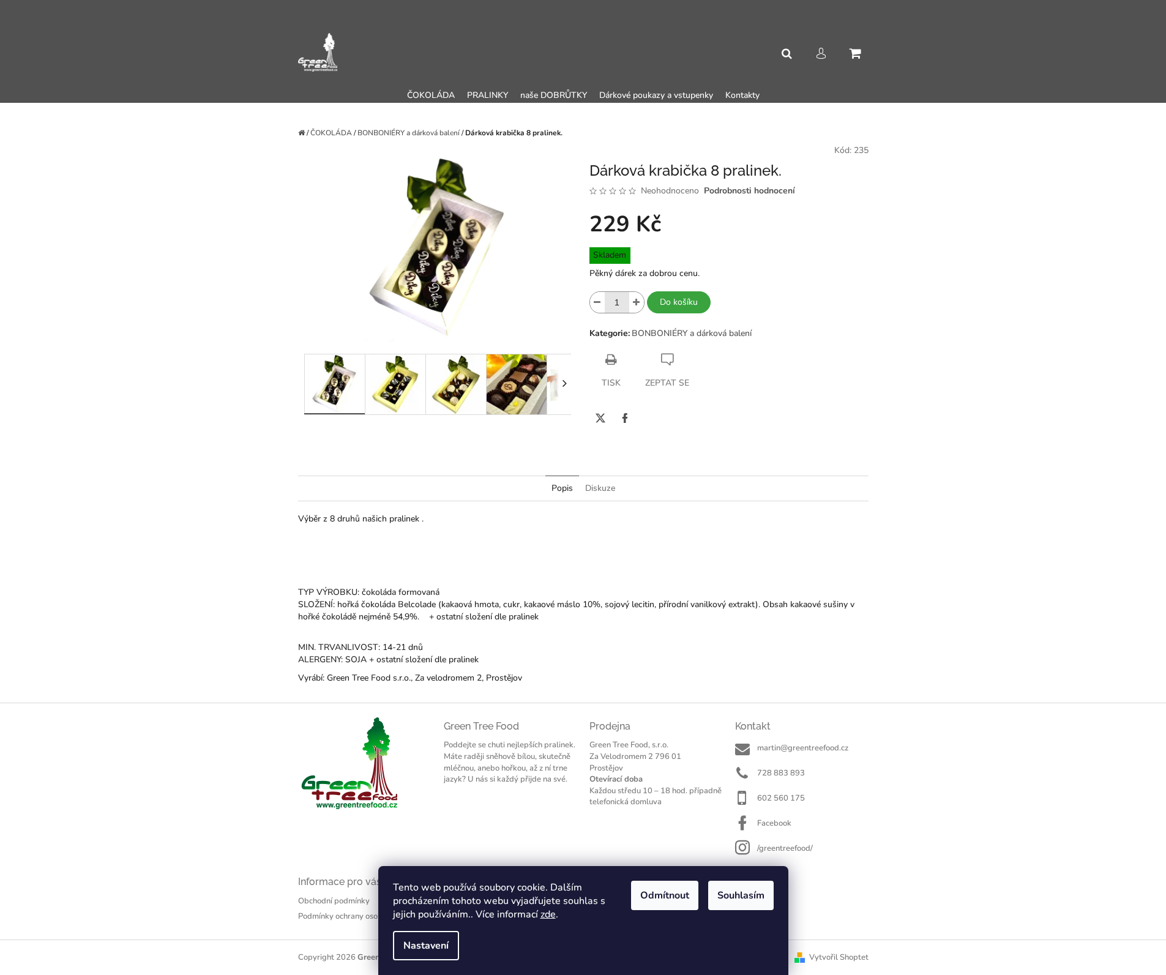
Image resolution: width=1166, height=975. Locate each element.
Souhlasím (740, 895)
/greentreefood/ (785, 848)
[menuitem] (431, 96)
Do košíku (679, 302)
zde (548, 914)
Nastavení (426, 945)
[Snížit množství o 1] (597, 302)
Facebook (774, 823)
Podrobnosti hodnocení (749, 190)
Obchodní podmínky (334, 900)
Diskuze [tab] (600, 488)
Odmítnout (664, 895)
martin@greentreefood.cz (802, 747)
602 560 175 (781, 798)
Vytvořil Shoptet (839, 957)
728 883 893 (781, 773)
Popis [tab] (562, 488)
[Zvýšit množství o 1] (636, 302)
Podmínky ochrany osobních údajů (358, 916)
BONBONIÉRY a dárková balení (692, 333)
